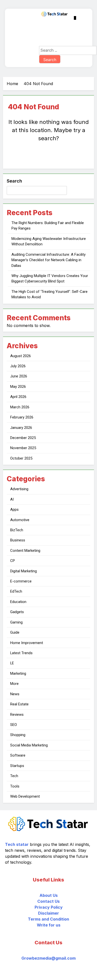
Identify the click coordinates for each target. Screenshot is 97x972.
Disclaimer (48, 913)
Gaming (16, 622)
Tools (14, 786)
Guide (14, 632)
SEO (13, 724)
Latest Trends (21, 653)
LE (12, 663)
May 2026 (18, 386)
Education (18, 602)
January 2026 (21, 427)
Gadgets (17, 612)
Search (14, 181)
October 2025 (21, 458)
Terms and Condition (48, 919)
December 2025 (23, 438)
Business (17, 540)
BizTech (16, 530)
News (14, 694)
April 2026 (18, 396)
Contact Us (48, 901)
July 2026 (18, 366)
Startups (17, 766)
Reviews (17, 714)
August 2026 (20, 356)
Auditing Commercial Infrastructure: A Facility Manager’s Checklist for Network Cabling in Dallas (48, 260)
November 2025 (23, 448)
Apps (14, 509)
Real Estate (19, 704)
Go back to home (49, 157)
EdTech (16, 591)
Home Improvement (26, 643)
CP (12, 560)
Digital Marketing (23, 571)
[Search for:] (68, 50)
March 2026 (19, 407)
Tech (14, 776)
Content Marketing (25, 550)
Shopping (17, 735)
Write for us (48, 925)
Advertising (19, 489)
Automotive (19, 520)
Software (17, 755)
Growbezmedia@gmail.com (48, 958)
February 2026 (21, 417)
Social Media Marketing (29, 745)
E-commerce (21, 581)
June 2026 (18, 376)
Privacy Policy (49, 907)
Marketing (18, 673)
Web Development (25, 796)
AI (12, 499)
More (14, 683)
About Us (49, 895)
